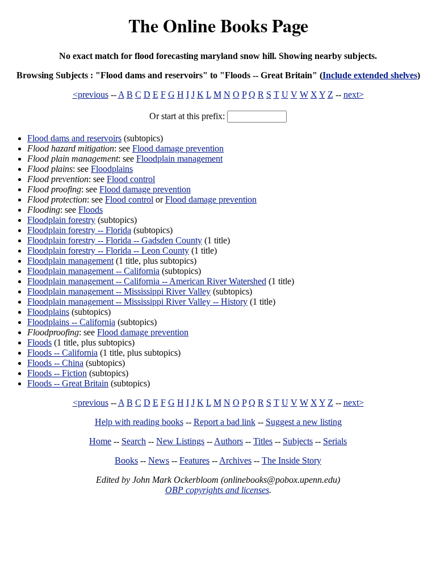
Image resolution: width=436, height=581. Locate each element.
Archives (235, 460)
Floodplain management (179, 158)
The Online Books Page (218, 25)
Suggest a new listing (304, 422)
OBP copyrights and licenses (217, 490)
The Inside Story (291, 460)
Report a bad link (224, 422)
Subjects (298, 441)
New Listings (180, 441)
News (158, 460)
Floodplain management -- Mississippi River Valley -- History (137, 301)
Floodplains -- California (71, 322)
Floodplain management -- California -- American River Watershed (146, 281)
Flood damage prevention (178, 148)
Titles (262, 441)
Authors (228, 441)
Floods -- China (55, 363)
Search (133, 441)
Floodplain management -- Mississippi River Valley (119, 291)
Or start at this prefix (186, 116)
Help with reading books (139, 422)
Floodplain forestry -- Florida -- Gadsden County (114, 240)
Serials (335, 441)
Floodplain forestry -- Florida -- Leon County (108, 250)
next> (353, 94)
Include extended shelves (369, 75)
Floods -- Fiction (57, 373)
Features (194, 460)
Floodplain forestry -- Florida (79, 230)
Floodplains (112, 169)
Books (126, 460)
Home (100, 441)
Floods (90, 209)
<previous (90, 94)
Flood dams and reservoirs (74, 138)
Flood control (131, 179)
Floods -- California (62, 352)
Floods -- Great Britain (67, 383)
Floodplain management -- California (93, 271)
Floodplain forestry (61, 220)
